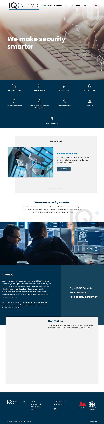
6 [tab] (57, 188)
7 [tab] (59, 188)
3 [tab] (52, 188)
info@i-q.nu (81, 292)
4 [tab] (54, 188)
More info (63, 169)
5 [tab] (55, 188)
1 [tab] (49, 188)
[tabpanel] (52, 162)
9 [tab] (62, 188)
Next (101, 165)
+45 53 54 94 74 (83, 288)
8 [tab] (60, 188)
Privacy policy (93, 421)
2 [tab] (51, 188)
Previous (2, 165)
